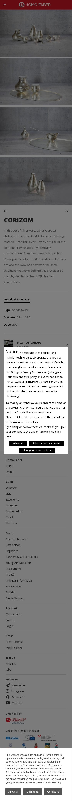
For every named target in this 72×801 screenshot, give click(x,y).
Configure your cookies (37, 450)
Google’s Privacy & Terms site (29, 372)
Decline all (32, 791)
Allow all (18, 443)
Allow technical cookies (46, 443)
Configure (53, 791)
